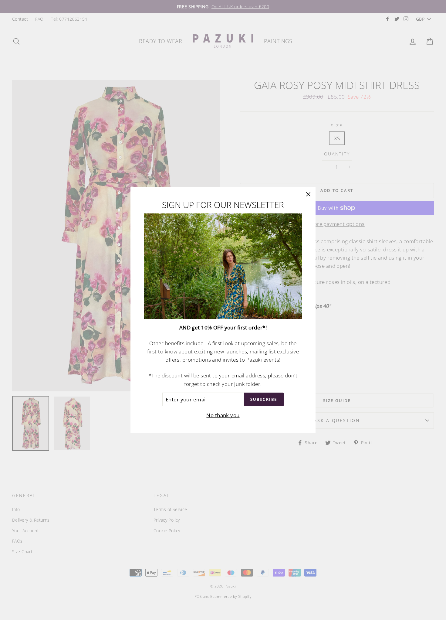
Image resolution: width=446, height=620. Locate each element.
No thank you (222, 415)
